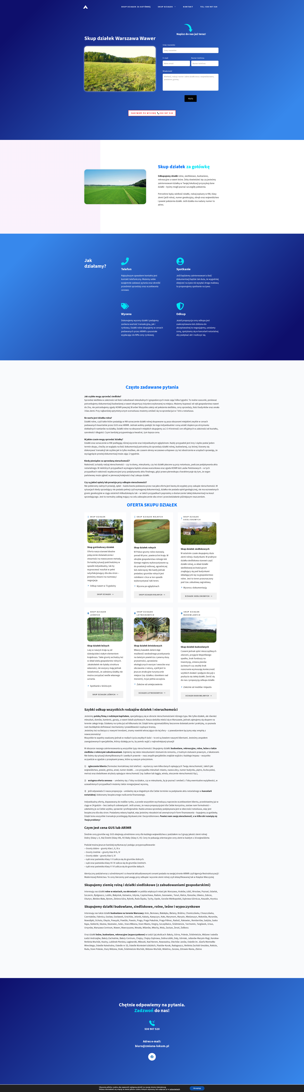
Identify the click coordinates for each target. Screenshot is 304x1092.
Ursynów (88, 927)
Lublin (108, 895)
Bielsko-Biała (99, 898)
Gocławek (118, 916)
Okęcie (106, 920)
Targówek (201, 923)
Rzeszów (191, 895)
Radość (176, 920)
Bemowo (154, 913)
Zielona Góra (120, 898)
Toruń (176, 895)
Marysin (181, 916)
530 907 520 (152, 1029)
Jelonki (137, 916)
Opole (157, 898)
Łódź (189, 891)
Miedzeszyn (191, 916)
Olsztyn (88, 898)
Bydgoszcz (99, 895)
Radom (157, 895)
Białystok (117, 895)
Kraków (181, 891)
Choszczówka (207, 913)
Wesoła (138, 927)
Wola (162, 927)
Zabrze (208, 895)
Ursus (210, 923)
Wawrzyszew (127, 927)
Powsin (132, 920)
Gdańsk (213, 891)
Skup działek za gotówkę (136, 6)
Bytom (109, 898)
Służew (103, 923)
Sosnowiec (167, 895)
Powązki (115, 920)
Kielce (183, 895)
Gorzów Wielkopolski (171, 898)
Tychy (150, 898)
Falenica (100, 916)
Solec (120, 923)
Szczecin (88, 895)
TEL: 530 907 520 (208, 6)
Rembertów (197, 920)
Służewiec (112, 923)
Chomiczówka (192, 913)
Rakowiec (185, 920)
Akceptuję (197, 1088)
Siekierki (94, 923)
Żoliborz (184, 927)
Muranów (212, 916)
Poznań (205, 891)
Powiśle (124, 920)
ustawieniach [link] (175, 1089)
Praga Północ (165, 920)
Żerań (176, 927)
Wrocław (196, 891)
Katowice (126, 895)
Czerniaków (89, 916)
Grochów (128, 916)
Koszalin (205, 898)
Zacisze (169, 927)
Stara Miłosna (131, 923)
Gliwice (200, 895)
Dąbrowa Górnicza (191, 898)
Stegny (154, 923)
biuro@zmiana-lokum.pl (152, 1046)
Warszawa (172, 891)
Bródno (181, 913)
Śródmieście (178, 923)
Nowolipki (89, 920)
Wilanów (147, 927)
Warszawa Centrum (103, 927)
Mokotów (202, 916)
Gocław (109, 916)
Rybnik (130, 898)
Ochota (98, 920)
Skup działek (165, 6)
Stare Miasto (144, 923)
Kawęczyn (155, 916)
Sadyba (207, 920)
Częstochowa (146, 895)
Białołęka (164, 913)
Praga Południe (151, 920)
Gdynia (135, 895)
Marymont (171, 916)
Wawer (117, 927)
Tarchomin (190, 923)
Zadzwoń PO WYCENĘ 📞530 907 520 (152, 113)
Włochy (155, 927)
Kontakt (188, 6)
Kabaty (145, 916)
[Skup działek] (85, 6)
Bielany (172, 913)
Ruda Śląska (140, 898)
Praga (139, 920)
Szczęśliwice (165, 923)
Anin (147, 913)
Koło (163, 916)
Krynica (213, 898)
